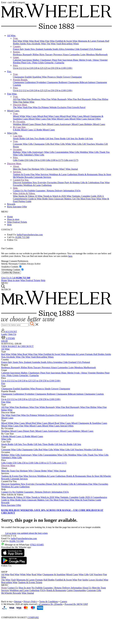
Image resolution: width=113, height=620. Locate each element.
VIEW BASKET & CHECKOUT (17, 346)
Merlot (82, 60)
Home (10, 216)
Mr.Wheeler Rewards (23, 177)
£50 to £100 (61, 68)
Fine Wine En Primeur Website (42, 107)
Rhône (36, 54)
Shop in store (13, 219)
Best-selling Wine (9, 582)
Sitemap (17, 601)
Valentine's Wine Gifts (34, 154)
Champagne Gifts (41, 144)
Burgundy (28, 54)
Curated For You (21, 180)
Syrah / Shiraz (92, 60)
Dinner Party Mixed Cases (47, 124)
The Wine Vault (54, 43)
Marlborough (101, 54)
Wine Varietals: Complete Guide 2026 (84, 196)
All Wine (11, 35)
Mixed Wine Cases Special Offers (85, 119)
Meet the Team (20, 169)
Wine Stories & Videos (24, 196)
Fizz (9, 71)
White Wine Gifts (73, 144)
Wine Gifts (12, 133)
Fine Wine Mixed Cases (58, 119)
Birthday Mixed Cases (94, 124)
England (84, 49)
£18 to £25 (39, 68)
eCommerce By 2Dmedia (51, 604)
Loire (83, 54)
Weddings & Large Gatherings (63, 174)
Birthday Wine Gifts (22, 152)
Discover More (20, 104)
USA (91, 49)
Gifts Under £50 (21, 160)
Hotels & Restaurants (88, 174)
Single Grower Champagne (69, 77)
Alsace (66, 54)
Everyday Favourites (48, 182)
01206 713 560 (22, 237)
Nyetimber (41, 82)
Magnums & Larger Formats (91, 41)
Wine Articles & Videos (24, 193)
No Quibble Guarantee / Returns (39, 190)
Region (16, 52)
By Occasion (19, 121)
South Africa (59, 49)
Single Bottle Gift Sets (23, 138)
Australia (48, 49)
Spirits (23, 43)
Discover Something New (25, 182)
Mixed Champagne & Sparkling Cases (89, 423)
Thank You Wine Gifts (98, 455)
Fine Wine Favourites (98, 484)
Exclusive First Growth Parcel (71, 107)
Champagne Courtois (94, 394)
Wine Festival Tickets (17, 222)
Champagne (19, 77)
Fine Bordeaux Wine (36, 99)
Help (15, 188)
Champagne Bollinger (57, 82)
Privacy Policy (30, 601)
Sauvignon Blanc (70, 60)
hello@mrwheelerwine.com (30, 234)
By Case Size (19, 127)
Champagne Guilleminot (24, 82)
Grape (16, 57)
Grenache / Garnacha (54, 62)
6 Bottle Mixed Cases (23, 129)
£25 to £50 (49, 68)
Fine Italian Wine (26, 102)
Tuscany (49, 54)
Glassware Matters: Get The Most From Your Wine (78, 198)
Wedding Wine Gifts (89, 152)
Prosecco (51, 77)
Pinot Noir (57, 60)
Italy (22, 49)
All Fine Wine (20, 99)
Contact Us (18, 190)
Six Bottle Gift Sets (84, 138)
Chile (77, 49)
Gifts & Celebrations (90, 182)
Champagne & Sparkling (53, 574)
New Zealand (37, 49)
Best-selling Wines (70, 43)
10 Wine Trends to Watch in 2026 (51, 196)
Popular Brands (20, 79)
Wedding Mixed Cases (24, 124)
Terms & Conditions (48, 601)
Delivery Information (65, 190)
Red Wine (18, 41)
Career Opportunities (76, 590)
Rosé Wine (39, 41)
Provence (58, 54)
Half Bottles (99, 354)
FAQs (77, 190)
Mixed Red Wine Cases (48, 116)
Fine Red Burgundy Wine (85, 99)
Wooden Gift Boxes (93, 449)
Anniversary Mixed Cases (72, 124)
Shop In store (25, 587)
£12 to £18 (28, 68)
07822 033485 (37, 544)
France (16, 49)
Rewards (11, 204)
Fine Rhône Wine (94, 407)
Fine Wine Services (39, 174)
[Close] (56, 612)
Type (15, 38)
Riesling (17, 62)
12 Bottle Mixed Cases (44, 129)
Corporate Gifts (94, 590)
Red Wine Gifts (57, 144)
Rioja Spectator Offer (17, 206)
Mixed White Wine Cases (25, 116)
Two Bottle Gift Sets (44, 138)
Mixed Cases (13, 110)
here (70, 256)
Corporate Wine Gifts (23, 144)
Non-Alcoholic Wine (36, 43)
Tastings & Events (21, 174)
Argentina (70, 49)
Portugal (98, 49)
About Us (86, 587)
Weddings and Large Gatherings (25, 590)
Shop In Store (104, 174)
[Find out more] (29, 320)
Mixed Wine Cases (38, 119)
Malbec (36, 60)
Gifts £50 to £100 (37, 160)
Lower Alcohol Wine (98, 580)
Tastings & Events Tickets (30, 582)
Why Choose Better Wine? (53, 169)
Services (17, 172)
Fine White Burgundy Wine (59, 99)
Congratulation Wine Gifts (67, 152)
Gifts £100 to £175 (55, 160)
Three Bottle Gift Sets (64, 138)
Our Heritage (33, 169)
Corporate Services (42, 177)
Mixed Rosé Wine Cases (71, 116)
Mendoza (90, 54)
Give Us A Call (15, 277)
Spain (27, 49)
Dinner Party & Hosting (69, 182)
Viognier (103, 60)
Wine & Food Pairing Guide (88, 500)
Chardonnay (46, 60)
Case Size (18, 136)
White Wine (28, 41)
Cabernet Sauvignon (23, 60)
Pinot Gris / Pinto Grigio (32, 62)
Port (80, 580)
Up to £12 (18, 68)
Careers (63, 601)
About (16, 166)
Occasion (17, 149)
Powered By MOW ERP (76, 604)
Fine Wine (50, 41)
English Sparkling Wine (36, 77)
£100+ (70, 68)
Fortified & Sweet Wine (66, 41)
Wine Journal (72, 169)
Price (15, 65)
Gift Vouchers (89, 144)
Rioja (42, 54)
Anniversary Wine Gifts (43, 152)
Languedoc (74, 54)
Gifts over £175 (71, 160)
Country (17, 46)
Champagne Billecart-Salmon (82, 82)
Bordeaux (18, 54)
